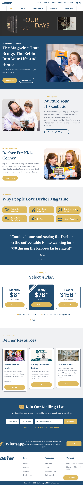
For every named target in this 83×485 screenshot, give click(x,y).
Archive (47, 479)
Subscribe (48, 475)
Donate (26, 483)
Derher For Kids (50, 483)
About (25, 475)
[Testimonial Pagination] (38, 270)
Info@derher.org (77, 475)
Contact (26, 479)
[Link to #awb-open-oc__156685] (80, 3)
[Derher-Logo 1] (7, 2)
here (32, 439)
